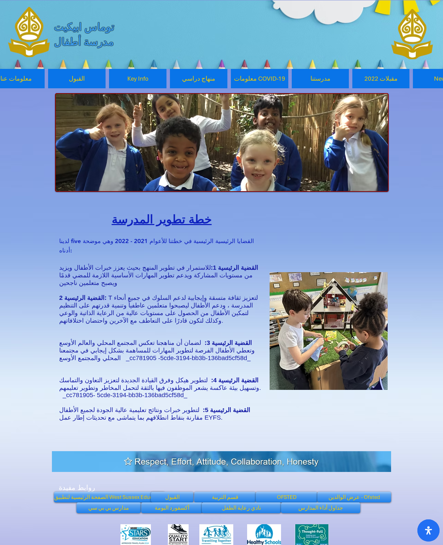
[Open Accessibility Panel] (428, 530)
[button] (137, 78)
